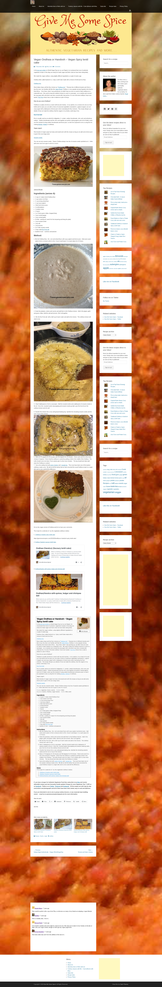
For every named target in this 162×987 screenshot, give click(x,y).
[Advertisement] (113, 165)
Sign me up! (108, 142)
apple (106, 268)
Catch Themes (124, 984)
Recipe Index (112, 6)
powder (122, 480)
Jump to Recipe (38, 189)
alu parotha (107, 264)
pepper (108, 480)
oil (125, 477)
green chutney (54, 465)
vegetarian (108, 492)
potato (112, 480)
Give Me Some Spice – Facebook (113, 317)
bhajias (45, 124)
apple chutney (106, 256)
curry (104, 474)
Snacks (42, 836)
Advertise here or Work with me (56, 6)
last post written (41, 70)
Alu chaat (118, 258)
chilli (111, 469)
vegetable (110, 489)
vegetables (116, 489)
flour (110, 474)
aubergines (122, 264)
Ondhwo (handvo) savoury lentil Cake (45, 542)
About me (41, 6)
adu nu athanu (113, 258)
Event (108, 474)
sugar (125, 483)
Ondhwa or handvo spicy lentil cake (45, 534)
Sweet (108, 486)
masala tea (64, 465)
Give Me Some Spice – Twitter (112, 319)
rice (110, 483)
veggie (118, 492)
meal (123, 478)
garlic (117, 474)
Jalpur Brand (58, 89)
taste (113, 486)
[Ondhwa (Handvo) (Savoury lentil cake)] (63, 824)
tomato (120, 486)
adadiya (115, 261)
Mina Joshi (49, 66)
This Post (40, 97)
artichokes (111, 268)
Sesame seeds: (38, 137)
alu (118, 261)
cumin (124, 472)
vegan (45, 836)
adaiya (107, 261)
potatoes (117, 480)
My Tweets (106, 301)
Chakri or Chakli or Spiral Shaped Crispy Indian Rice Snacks (118, 236)
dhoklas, (40, 124)
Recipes (37, 836)
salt (112, 483)
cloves (119, 469)
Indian (105, 478)
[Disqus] (63, 880)
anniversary (111, 261)
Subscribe (103, 6)
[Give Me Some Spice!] (32, 2)
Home (33, 6)
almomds (116, 268)
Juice (108, 478)
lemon (113, 478)
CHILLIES (115, 469)
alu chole (112, 256)
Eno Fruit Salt (38, 114)
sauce (117, 483)
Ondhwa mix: (37, 83)
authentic (105, 469)
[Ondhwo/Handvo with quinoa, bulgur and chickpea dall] (83, 824)
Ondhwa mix (61, 87)
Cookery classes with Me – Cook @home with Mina (82, 6)
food (113, 474)
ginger (120, 474)
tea (116, 486)
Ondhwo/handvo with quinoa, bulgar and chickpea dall (50, 569)
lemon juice (118, 478)
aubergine (114, 264)
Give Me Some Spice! (50, 984)
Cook (124, 469)
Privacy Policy (124, 6)
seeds (121, 483)
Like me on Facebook (111, 281)
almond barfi (124, 268)
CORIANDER (118, 472)
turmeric (124, 486)
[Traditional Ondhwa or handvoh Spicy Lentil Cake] (43, 824)
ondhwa (51, 836)
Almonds (119, 256)
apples (119, 268)
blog (108, 469)
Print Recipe (84, 631)
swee (104, 486)
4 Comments (57, 66)
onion (104, 480)
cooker (105, 472)
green (125, 474)
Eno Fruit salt (45, 229)
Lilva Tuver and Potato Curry (118, 241)
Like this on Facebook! (111, 506)
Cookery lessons (110, 472)
